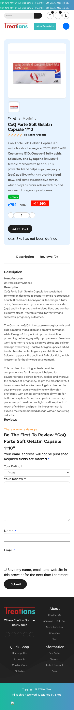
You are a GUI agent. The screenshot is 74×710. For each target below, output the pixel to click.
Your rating (13, 466)
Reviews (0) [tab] (49, 257)
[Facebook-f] (7, 634)
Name (10, 531)
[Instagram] (13, 634)
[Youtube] (19, 634)
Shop (49, 689)
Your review (15, 479)
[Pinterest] (31, 634)
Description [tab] (25, 257)
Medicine (29, 118)
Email (9, 550)
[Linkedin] (25, 634)
